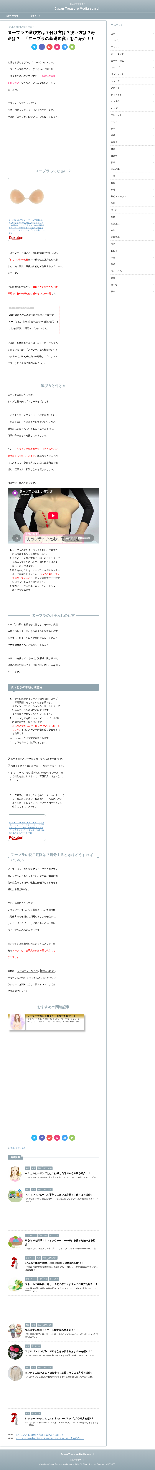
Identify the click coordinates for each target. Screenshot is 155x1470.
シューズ (115, 81)
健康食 (114, 155)
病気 (113, 230)
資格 (113, 264)
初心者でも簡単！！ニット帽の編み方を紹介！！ (51, 1330)
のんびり (115, 40)
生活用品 (115, 223)
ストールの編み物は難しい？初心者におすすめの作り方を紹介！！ (61, 1284)
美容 (113, 244)
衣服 (12, 1148)
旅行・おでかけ (118, 196)
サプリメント (117, 74)
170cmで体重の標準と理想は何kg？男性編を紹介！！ (54, 1263)
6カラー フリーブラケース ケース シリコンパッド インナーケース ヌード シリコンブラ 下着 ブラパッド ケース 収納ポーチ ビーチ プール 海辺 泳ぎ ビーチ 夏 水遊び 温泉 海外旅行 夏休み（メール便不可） (27, 828)
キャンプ (115, 67)
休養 (113, 135)
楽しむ (114, 210)
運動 (113, 278)
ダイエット (116, 94)
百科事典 (115, 237)
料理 (113, 189)
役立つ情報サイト (77, 1460)
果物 (113, 203)
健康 (113, 149)
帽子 (113, 162)
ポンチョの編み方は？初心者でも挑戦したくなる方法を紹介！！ (60, 1372)
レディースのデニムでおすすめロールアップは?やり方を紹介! (59, 1418)
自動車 (114, 251)
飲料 (113, 291)
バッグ (114, 108)
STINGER (111, 1464)
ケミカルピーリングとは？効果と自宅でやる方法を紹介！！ (58, 1173)
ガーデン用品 (117, 60)
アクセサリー (117, 47)
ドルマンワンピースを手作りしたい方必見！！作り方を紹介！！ (60, 1194)
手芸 (113, 176)
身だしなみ (20, 1148)
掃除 (113, 183)
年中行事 (115, 169)
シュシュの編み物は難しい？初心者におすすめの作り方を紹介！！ (50, 1438)
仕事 (113, 128)
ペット (114, 122)
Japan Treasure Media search (77, 8)
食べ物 (114, 284)
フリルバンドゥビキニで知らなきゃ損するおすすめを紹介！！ (59, 1351)
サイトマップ (36, 15)
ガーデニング (117, 54)
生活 (113, 217)
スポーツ (115, 88)
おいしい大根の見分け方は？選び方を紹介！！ (40, 1434)
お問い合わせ (12, 15)
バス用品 (115, 101)
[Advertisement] (53, 143)
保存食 (114, 142)
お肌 (113, 33)
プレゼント (116, 115)
